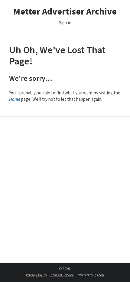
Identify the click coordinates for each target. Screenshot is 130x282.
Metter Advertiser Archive (65, 11)
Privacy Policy (36, 275)
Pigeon (99, 275)
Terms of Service (61, 275)
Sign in (65, 23)
